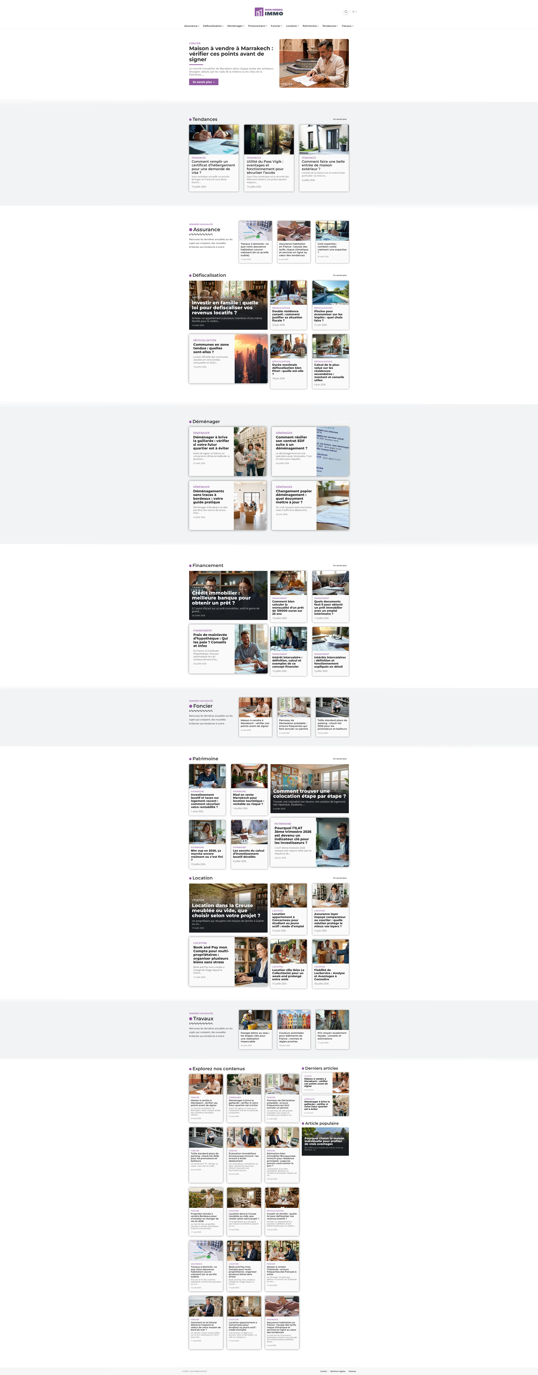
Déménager (206, 421)
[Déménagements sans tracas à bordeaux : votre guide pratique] (250, 505)
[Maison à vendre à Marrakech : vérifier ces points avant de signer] (314, 63)
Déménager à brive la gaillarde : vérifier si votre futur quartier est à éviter (211, 442)
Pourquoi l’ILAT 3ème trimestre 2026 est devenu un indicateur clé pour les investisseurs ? (293, 835)
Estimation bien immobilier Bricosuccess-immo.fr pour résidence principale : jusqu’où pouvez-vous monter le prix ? (281, 1159)
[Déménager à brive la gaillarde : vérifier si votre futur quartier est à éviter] (250, 451)
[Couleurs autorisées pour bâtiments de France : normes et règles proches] (294, 1020)
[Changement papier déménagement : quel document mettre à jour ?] (332, 505)
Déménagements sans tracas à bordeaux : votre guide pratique (208, 496)
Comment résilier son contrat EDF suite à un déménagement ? (291, 442)
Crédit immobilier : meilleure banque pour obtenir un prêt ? (221, 598)
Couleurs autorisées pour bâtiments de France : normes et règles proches (291, 1037)
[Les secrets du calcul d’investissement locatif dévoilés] (249, 832)
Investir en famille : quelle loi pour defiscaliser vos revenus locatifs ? (225, 308)
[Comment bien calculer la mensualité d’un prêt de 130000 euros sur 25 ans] (288, 583)
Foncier (287, 84)
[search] (346, 11)
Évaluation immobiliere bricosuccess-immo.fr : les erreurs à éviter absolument (243, 1157)
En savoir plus (340, 119)
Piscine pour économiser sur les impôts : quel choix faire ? (328, 316)
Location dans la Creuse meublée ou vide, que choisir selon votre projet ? (226, 910)
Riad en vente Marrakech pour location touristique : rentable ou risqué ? (248, 799)
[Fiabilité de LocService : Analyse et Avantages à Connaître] (330, 951)
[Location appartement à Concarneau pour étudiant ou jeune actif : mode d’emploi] (288, 896)
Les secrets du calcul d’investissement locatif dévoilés (248, 853)
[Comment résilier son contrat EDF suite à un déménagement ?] (332, 451)
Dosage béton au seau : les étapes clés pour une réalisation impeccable (255, 1037)
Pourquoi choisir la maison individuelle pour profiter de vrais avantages (324, 1141)
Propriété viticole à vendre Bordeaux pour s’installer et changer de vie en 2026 (205, 1217)
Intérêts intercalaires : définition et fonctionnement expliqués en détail (330, 662)
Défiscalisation (209, 275)
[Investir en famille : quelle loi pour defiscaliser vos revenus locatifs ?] (282, 1198)
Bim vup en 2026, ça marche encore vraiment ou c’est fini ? (207, 855)
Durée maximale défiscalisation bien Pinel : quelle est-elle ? (287, 369)
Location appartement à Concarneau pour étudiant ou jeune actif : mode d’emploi (288, 920)
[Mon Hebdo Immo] (269, 11)
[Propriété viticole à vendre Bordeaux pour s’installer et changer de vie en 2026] (206, 1198)
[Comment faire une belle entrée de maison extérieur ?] (324, 139)
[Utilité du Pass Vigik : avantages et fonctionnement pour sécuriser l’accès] (269, 139)
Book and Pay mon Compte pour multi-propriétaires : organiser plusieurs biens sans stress (211, 954)
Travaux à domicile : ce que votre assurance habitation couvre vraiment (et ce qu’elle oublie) (255, 249)
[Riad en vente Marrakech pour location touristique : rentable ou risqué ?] (249, 776)
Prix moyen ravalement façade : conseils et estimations (332, 1036)
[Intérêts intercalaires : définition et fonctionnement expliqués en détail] (330, 639)
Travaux (203, 1018)
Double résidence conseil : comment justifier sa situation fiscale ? (287, 316)
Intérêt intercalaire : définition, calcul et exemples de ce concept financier (287, 662)
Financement (208, 565)
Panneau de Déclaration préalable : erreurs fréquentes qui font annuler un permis (293, 724)
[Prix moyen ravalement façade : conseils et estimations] (332, 1020)
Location (203, 878)
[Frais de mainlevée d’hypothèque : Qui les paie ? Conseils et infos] (251, 648)
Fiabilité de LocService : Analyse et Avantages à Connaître (329, 974)
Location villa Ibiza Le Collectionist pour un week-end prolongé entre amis (288, 974)
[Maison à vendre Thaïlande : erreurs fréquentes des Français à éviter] (282, 1251)
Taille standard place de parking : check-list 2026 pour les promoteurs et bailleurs (332, 724)
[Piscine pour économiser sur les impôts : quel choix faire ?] (330, 293)
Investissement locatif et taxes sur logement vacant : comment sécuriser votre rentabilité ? (205, 801)
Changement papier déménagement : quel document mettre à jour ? (294, 496)
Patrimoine (205, 758)
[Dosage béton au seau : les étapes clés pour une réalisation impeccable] (255, 1020)
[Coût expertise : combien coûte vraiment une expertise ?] (332, 231)
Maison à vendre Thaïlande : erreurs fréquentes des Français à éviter (281, 1271)
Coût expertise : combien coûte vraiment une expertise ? (332, 248)
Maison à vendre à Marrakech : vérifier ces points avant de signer (231, 54)
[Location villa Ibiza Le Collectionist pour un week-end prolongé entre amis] (288, 951)
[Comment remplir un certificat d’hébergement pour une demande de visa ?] (214, 139)
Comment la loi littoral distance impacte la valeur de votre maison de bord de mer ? (206, 1326)
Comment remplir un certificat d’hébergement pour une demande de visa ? (213, 167)
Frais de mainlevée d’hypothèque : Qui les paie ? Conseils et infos (210, 640)
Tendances (205, 119)
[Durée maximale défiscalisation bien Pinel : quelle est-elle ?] (288, 346)
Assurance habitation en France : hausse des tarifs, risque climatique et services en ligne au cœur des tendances (293, 249)
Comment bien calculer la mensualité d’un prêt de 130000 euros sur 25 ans (288, 607)
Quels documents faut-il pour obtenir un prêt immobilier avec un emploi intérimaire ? (328, 607)
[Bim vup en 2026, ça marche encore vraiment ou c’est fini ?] (207, 832)
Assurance (206, 229)
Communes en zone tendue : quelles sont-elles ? (211, 348)
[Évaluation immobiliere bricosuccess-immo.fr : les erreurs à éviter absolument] (244, 1137)
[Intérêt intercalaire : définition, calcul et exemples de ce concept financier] (288, 639)
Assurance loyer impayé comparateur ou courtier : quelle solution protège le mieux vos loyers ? (330, 920)
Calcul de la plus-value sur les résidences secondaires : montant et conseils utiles (329, 372)
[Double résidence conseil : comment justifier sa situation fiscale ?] (288, 293)
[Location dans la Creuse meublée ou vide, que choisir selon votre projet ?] (244, 1198)
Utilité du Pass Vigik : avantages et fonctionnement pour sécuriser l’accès (265, 167)
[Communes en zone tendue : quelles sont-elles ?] (251, 358)
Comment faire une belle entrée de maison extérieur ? (323, 165)
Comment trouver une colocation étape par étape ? (309, 793)
